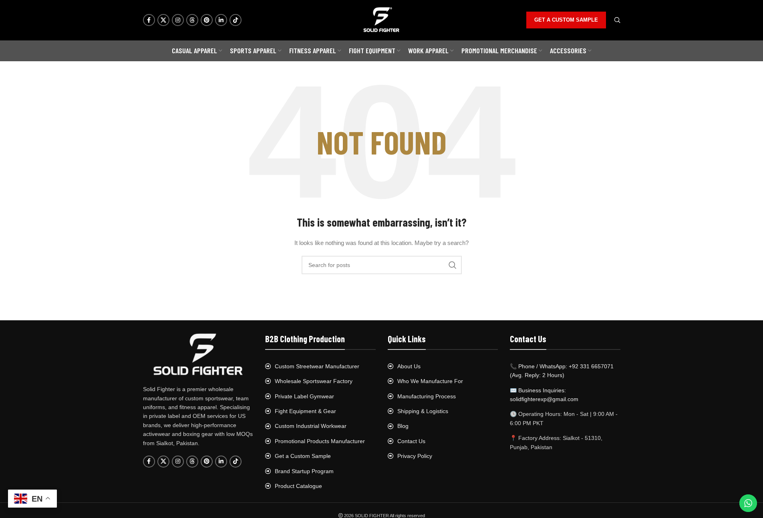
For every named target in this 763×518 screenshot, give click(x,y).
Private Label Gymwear (304, 396)
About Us (409, 366)
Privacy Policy (414, 456)
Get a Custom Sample (303, 456)
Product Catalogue (298, 486)
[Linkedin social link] (221, 20)
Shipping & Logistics (422, 411)
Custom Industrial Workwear (310, 426)
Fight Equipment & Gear (305, 411)
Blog (403, 426)
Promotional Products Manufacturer (320, 441)
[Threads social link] (192, 20)
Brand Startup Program (304, 471)
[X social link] (163, 20)
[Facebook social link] (149, 20)
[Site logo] (382, 19)
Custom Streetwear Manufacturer (317, 366)
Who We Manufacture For (430, 381)
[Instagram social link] (178, 20)
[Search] (617, 20)
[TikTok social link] (236, 20)
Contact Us (411, 441)
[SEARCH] (452, 265)
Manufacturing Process (426, 396)
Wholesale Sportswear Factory (313, 381)
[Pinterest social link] (207, 20)
